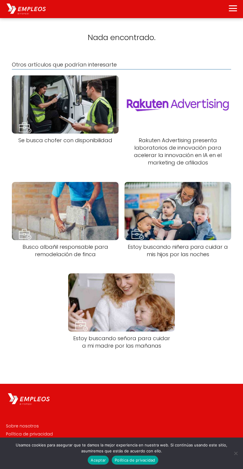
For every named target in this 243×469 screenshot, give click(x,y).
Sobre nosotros (22, 426)
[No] (236, 453)
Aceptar (98, 460)
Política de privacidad (29, 434)
